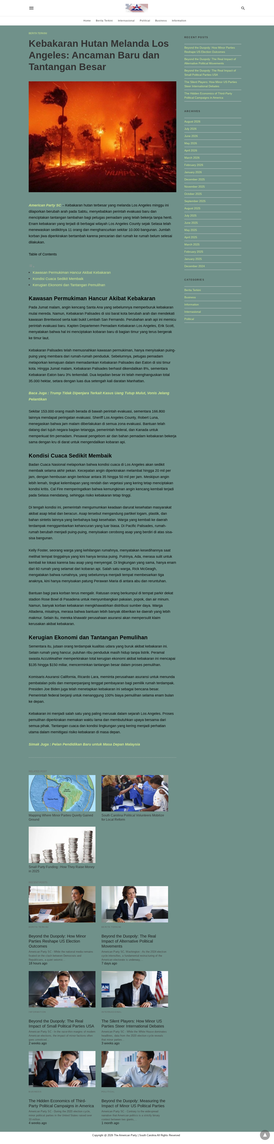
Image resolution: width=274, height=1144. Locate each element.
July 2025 (190, 215)
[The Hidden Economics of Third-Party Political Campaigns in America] (62, 1069)
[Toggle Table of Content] (32, 267)
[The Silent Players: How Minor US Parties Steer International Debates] (134, 989)
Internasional (126, 20)
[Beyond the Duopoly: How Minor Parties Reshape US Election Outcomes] (62, 904)
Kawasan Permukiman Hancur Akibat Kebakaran (72, 273)
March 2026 (192, 157)
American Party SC (45, 205)
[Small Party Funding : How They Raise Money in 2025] (62, 845)
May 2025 (190, 230)
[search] (243, 8)
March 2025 (192, 244)
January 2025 (193, 258)
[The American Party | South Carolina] (137, 8)
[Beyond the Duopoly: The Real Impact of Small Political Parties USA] (62, 989)
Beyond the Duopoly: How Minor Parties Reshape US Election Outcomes (57, 941)
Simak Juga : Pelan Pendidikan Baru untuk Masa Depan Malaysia (84, 744)
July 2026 (190, 128)
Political (145, 20)
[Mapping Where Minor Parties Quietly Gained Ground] (62, 793)
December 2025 (194, 179)
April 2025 (190, 237)
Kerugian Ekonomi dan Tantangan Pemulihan (69, 285)
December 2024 (194, 266)
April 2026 (190, 150)
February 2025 (193, 251)
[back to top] (265, 1135)
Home (87, 20)
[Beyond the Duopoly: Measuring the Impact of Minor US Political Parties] (134, 1069)
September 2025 (195, 201)
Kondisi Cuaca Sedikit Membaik (58, 279)
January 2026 (193, 172)
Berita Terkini (104, 20)
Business (161, 20)
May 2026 (190, 143)
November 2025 (194, 186)
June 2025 (191, 222)
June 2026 (191, 136)
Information (179, 20)
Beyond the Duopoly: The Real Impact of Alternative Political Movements (128, 941)
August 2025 (192, 208)
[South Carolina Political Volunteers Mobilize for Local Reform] (134, 793)
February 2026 (193, 164)
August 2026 (192, 121)
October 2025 (193, 193)
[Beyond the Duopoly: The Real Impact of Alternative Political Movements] (134, 904)
